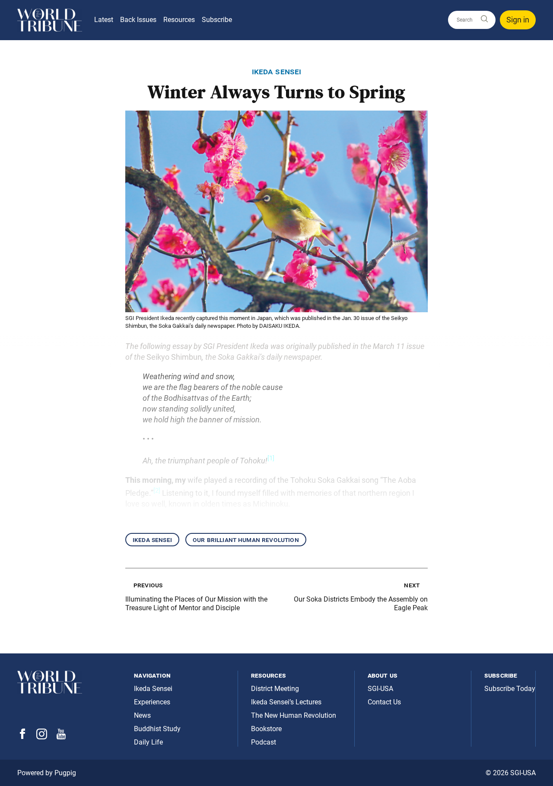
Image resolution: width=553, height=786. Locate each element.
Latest (103, 20)
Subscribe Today (509, 689)
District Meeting (275, 689)
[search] (472, 20)
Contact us (384, 702)
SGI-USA (380, 689)
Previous (147, 585)
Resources (179, 20)
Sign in (517, 19)
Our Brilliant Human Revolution (246, 540)
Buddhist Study (157, 729)
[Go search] (484, 19)
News (142, 715)
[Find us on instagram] (41, 737)
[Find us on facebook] (22, 736)
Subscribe (217, 20)
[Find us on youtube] (61, 737)
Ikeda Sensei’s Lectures (286, 702)
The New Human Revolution (293, 715)
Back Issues (138, 20)
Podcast (263, 742)
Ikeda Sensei (152, 540)
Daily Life (148, 742)
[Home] (49, 20)
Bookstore (266, 729)
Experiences (152, 702)
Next (412, 585)
